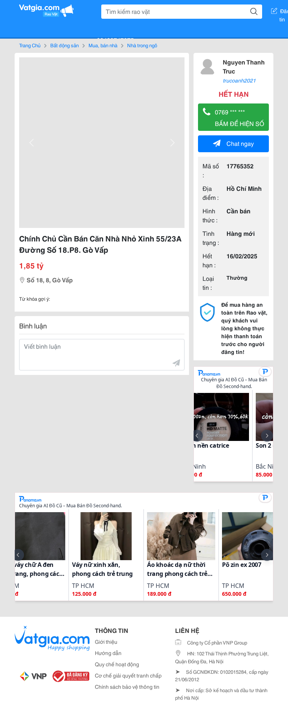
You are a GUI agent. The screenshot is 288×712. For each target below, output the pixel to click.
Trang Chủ (29, 45)
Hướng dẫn (108, 653)
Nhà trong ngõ (142, 45)
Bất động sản (64, 45)
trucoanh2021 (239, 80)
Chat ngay (240, 143)
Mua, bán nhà (102, 45)
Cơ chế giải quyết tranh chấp (128, 675)
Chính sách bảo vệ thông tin (127, 686)
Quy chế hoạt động (117, 664)
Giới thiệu (106, 641)
